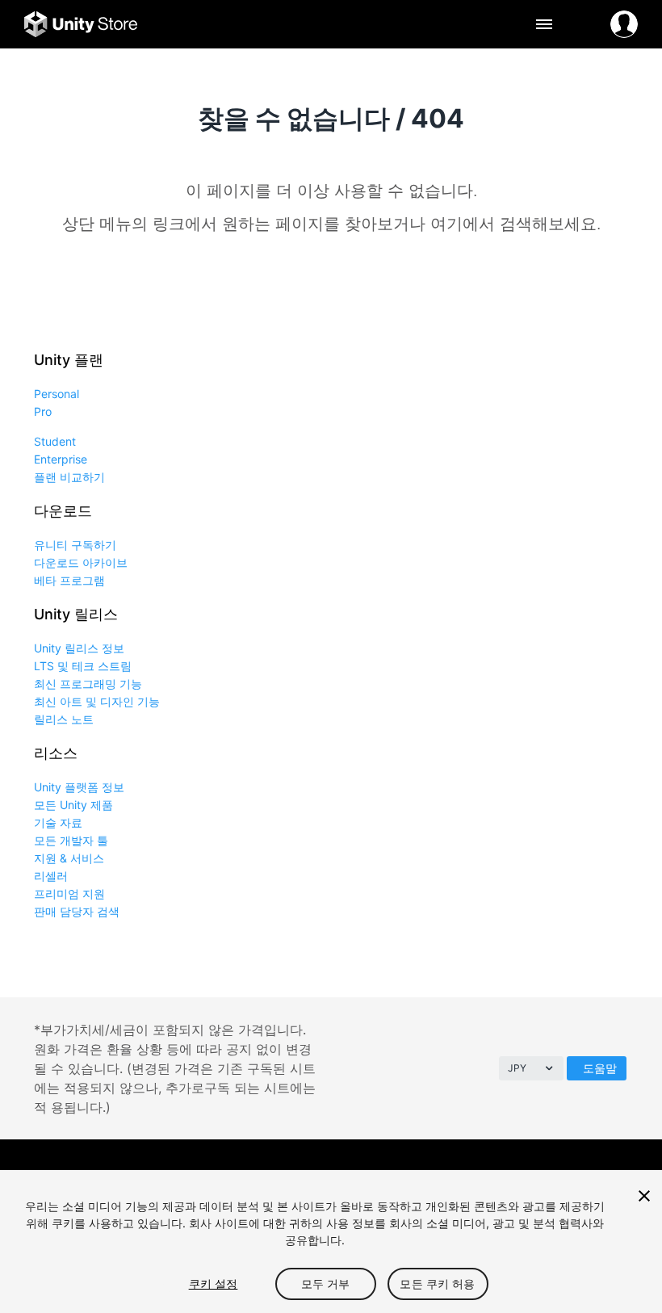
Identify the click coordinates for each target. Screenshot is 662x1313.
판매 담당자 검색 (76, 911)
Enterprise (60, 459)
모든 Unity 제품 (73, 805)
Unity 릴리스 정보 (79, 648)
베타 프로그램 (69, 580)
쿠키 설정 (213, 1283)
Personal (56, 394)
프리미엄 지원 (69, 893)
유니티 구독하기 (75, 545)
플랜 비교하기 (69, 477)
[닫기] (644, 1196)
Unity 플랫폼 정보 (79, 787)
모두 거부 (325, 1283)
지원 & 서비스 (69, 858)
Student (55, 441)
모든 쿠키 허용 (437, 1283)
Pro (43, 411)
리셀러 (51, 876)
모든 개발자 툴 (71, 840)
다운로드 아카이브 (81, 562)
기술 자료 (58, 822)
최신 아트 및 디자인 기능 (97, 701)
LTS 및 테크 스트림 (83, 666)
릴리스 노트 (64, 719)
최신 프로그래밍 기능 (88, 683)
